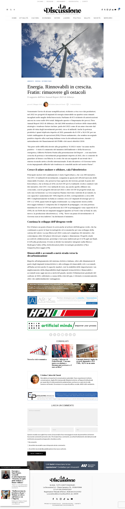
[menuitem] (40, 1)
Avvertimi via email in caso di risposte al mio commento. (47, 445)
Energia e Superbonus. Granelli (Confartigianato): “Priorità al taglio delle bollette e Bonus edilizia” (19, 477)
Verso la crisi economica (37, 359)
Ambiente (30, 81)
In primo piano (47, 81)
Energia (38, 81)
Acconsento (33, 442)
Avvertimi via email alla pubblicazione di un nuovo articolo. (47, 449)
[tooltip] (102, 9)
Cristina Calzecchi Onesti (57, 104)
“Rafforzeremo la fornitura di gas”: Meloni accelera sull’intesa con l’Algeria (18, 495)
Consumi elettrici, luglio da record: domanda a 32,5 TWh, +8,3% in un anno (86, 361)
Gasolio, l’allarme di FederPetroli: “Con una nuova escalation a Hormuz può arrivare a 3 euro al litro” (62, 363)
